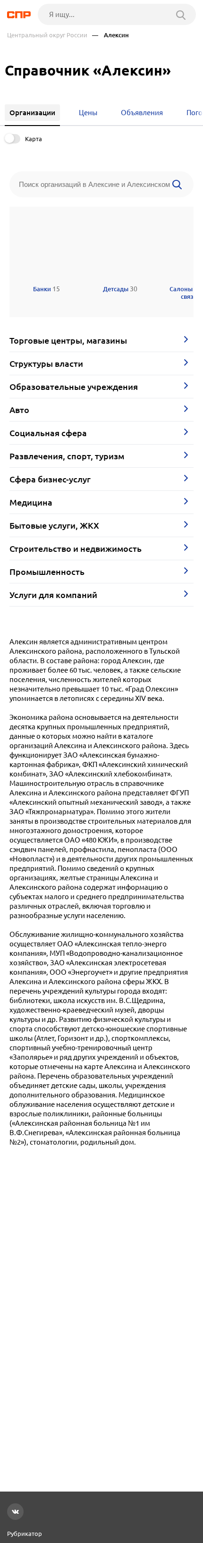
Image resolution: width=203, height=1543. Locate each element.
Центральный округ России (47, 35)
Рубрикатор (24, 1533)
